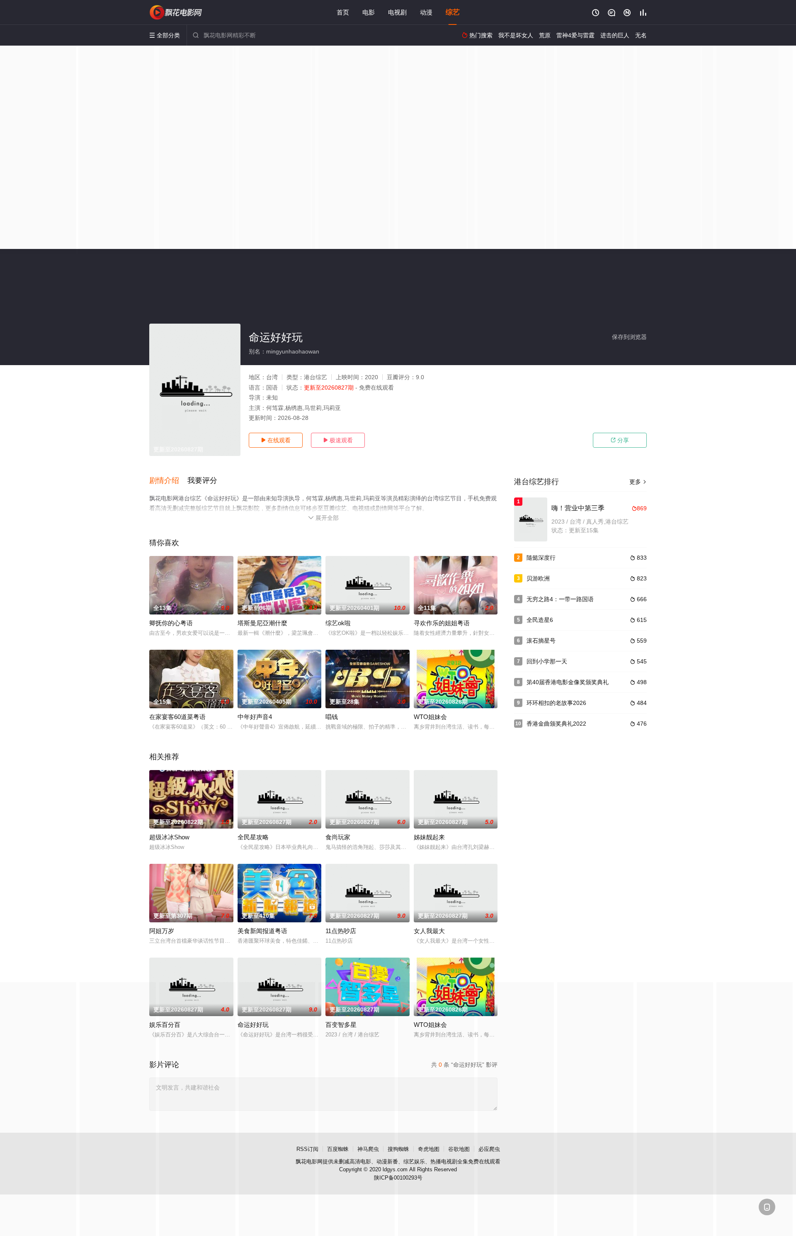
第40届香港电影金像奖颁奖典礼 (568, 682)
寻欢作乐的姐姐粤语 (442, 623)
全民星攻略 (253, 837)
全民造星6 (540, 620)
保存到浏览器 (629, 337)
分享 (620, 440)
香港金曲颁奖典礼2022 (556, 723)
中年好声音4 (255, 716)
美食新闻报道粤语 (262, 930)
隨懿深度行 (541, 557)
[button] (168, 481)
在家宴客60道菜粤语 (177, 716)
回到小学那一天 (547, 661)
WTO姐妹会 (430, 716)
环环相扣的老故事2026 (556, 703)
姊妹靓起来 (429, 837)
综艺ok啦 (338, 623)
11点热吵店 (340, 930)
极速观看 (338, 440)
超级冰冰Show (169, 837)
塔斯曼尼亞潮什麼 (262, 623)
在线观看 (276, 440)
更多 (638, 481)
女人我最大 (429, 930)
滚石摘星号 (541, 640)
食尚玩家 (337, 837)
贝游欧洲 (538, 578)
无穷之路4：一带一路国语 (560, 599)
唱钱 (331, 716)
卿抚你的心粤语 (171, 623)
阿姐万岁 (161, 930)
